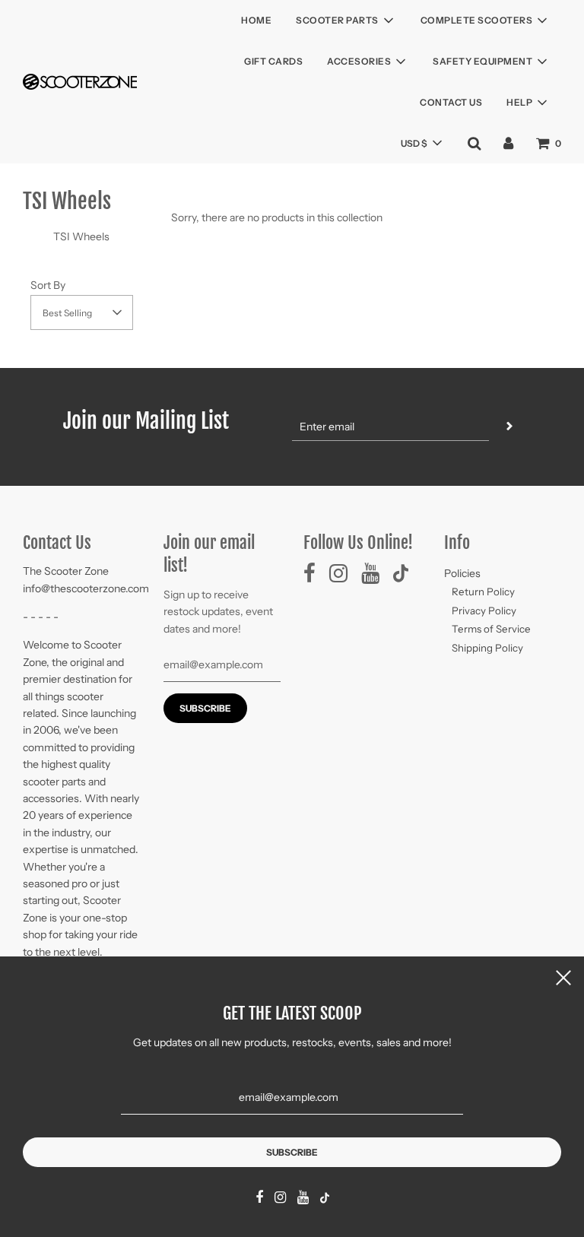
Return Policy (483, 591)
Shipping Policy (487, 648)
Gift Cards (273, 61)
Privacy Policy (484, 610)
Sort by (47, 285)
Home (256, 20)
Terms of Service (491, 629)
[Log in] (508, 143)
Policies (462, 573)
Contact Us (451, 102)
